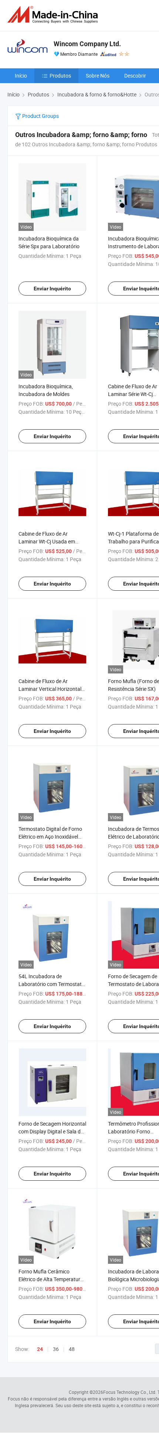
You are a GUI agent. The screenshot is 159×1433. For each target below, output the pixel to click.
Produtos (60, 75)
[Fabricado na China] (54, 14)
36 (56, 1348)
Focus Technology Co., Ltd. (129, 1392)
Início (21, 75)
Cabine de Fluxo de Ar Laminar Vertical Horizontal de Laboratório (49, 689)
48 (72, 1348)
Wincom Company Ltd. (87, 44)
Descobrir (135, 75)
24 (40, 1349)
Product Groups (40, 115)
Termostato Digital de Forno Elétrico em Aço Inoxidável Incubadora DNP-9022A (50, 836)
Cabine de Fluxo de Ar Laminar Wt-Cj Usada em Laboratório (46, 541)
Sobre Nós (97, 75)
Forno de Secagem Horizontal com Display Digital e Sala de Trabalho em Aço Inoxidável (52, 1131)
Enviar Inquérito (52, 288)
